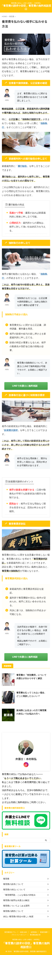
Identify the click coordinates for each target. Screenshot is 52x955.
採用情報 (34, 932)
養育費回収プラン (10, 932)
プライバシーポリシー (19, 935)
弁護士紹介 (23, 932)
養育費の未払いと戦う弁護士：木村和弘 (26, 939)
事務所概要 (44, 932)
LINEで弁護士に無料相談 (25, 385)
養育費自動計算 (35, 935)
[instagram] (26, 764)
